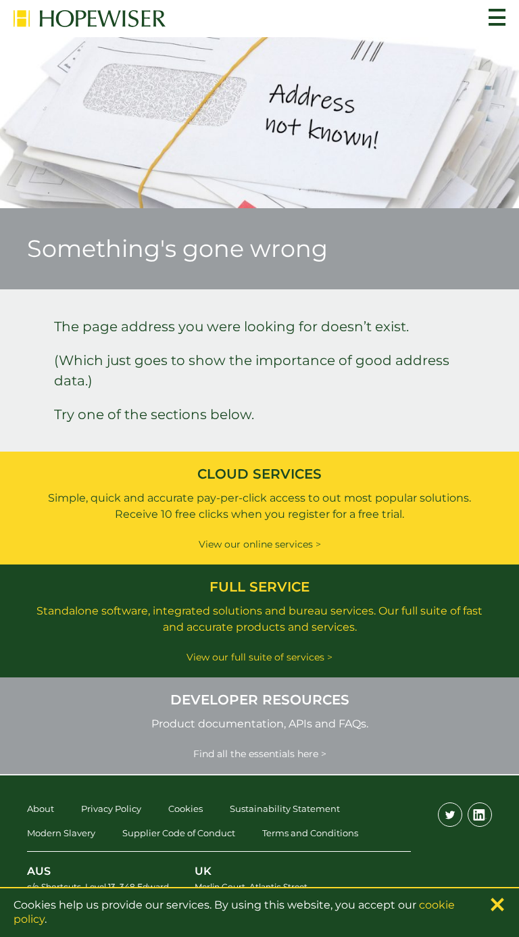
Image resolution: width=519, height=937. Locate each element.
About (40, 808)
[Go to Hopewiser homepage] (90, 18)
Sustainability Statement (285, 808)
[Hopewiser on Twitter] (450, 814)
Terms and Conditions (310, 832)
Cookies (185, 808)
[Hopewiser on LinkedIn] (480, 814)
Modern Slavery (61, 832)
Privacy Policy (111, 808)
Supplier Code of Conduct (178, 832)
